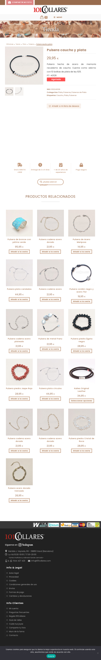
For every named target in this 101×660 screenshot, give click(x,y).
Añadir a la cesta (19, 252)
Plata (24, 44)
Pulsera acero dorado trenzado (19, 489)
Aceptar (51, 656)
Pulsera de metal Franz (50, 338)
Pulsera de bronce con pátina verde (19, 240)
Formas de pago (16, 592)
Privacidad (14, 577)
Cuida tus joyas (16, 624)
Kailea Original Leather (81, 389)
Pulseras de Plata (79, 92)
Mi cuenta (13, 608)
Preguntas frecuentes (19, 612)
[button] (64, 106)
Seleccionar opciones (81, 401)
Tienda (18, 44)
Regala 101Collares (17, 616)
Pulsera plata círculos (50, 388)
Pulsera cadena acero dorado (50, 240)
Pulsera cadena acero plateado (19, 340)
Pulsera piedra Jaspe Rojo (19, 388)
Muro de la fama (16, 631)
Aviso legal (14, 573)
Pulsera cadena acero (50, 289)
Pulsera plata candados (19, 289)
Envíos (12, 588)
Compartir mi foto (22, 2)
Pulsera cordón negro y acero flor (82, 290)
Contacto (13, 635)
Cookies (12, 580)
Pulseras (31, 44)
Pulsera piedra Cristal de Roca (81, 440)
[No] (97, 653)
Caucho (59, 95)
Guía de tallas (15, 620)
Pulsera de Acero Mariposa (81, 240)
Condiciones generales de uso (23, 584)
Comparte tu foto (17, 627)
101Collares (9, 44)
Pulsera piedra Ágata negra (81, 340)
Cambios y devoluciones (20, 596)
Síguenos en (11, 544)
